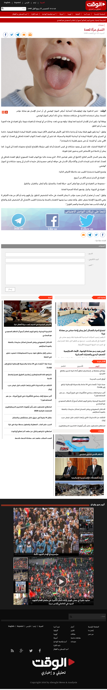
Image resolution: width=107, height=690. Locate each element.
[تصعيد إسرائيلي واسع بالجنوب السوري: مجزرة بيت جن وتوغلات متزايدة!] (21, 575)
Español (17, 3)
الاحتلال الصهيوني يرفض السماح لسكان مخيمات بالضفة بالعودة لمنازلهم (30, 344)
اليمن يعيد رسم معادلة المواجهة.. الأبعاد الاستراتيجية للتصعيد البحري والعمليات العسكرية (84, 353)
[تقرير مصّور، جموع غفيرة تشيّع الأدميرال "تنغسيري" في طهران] (86, 537)
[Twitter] (31, 651)
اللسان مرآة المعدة (94, 30)
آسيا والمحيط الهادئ (48, 14)
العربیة (42, 3)
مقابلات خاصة (76, 638)
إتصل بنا (91, 630)
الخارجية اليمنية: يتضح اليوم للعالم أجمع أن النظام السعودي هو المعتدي (28, 333)
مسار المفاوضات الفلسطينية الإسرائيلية (86, 478)
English (7, 3)
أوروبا (69, 14)
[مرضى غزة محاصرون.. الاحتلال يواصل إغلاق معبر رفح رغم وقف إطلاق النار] (21, 599)
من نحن (90, 634)
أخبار (50, 297)
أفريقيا (77, 14)
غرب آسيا (87, 14)
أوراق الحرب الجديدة (97, 379)
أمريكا (61, 14)
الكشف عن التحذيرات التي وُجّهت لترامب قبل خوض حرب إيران (30, 387)
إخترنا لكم (101, 297)
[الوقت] (96, 6)
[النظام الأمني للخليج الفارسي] (79, 445)
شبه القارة (34, 14)
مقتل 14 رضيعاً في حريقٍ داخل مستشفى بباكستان (32, 417)
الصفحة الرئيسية (99, 14)
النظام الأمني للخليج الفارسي (91, 454)
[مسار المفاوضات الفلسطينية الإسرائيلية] (79, 469)
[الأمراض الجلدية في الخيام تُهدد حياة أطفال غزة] (28, 313)
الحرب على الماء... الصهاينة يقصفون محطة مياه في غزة (30, 424)
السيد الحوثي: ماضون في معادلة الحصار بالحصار (33, 438)
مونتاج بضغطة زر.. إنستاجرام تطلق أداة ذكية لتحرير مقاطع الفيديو (82, 372)
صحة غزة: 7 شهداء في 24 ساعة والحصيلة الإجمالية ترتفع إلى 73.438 (28, 365)
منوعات (73, 642)
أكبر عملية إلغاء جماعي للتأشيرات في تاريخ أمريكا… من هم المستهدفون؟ (29, 398)
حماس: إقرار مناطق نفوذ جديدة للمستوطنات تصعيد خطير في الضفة (29, 355)
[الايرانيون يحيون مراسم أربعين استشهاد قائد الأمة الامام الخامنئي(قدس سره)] (86, 525)
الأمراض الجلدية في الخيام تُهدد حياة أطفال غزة (32, 324)
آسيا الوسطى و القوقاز (19, 14)
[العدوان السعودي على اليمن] (79, 492)
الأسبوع (80, 366)
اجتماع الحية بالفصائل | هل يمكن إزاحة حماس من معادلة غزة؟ (82, 332)
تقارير (73, 630)
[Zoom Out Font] (3, 113)
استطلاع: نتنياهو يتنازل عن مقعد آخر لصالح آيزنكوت (31, 431)
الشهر (63, 366)
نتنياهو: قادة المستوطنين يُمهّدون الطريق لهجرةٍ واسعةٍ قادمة (30, 376)
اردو (34, 3)
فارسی (27, 3)
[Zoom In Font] (6, 113)
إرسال (10, 289)
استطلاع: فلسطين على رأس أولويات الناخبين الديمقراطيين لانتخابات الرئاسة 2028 (28, 408)
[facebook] (40, 651)
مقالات (73, 634)
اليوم (97, 366)
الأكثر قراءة (101, 361)
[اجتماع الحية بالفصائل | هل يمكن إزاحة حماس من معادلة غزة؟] (81, 314)
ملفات (100, 431)
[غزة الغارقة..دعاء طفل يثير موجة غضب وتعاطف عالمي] (21, 587)
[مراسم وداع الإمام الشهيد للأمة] (86, 513)
